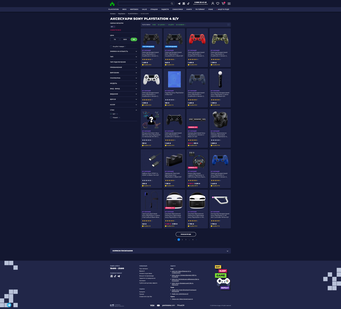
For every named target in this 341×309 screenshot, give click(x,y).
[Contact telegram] (119, 276)
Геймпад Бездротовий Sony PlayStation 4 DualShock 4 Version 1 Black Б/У (173, 135)
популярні (146, 24)
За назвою (180, 24)
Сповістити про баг (145, 296)
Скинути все (115, 30)
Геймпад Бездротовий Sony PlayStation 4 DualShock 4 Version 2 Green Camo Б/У (219, 54)
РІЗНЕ (210, 9)
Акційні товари (119, 46)
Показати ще (186, 234)
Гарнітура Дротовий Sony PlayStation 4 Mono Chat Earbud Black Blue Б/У (151, 215)
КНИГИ (189, 9)
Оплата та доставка (145, 273)
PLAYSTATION (113, 9)
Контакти (142, 280)
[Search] (172, 3)
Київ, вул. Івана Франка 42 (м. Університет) (181, 272)
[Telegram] (9, 305)
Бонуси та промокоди (146, 276)
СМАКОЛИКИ (177, 9)
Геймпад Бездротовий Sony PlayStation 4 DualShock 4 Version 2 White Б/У (150, 94)
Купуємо (142, 292)
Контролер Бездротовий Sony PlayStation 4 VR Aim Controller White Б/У (220, 215)
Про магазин (143, 268)
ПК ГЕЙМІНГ (200, 9)
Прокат (141, 294)
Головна (112, 13)
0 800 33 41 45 (201, 2)
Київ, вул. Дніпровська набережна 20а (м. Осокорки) (185, 280)
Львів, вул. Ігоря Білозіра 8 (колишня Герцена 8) (184, 290)
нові (154, 24)
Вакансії (142, 271)
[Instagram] (112, 276)
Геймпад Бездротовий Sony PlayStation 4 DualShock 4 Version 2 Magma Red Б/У (196, 54)
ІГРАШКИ (154, 9)
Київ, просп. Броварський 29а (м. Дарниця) (182, 284)
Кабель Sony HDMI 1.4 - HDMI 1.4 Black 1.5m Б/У (150, 174)
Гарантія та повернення (147, 278)
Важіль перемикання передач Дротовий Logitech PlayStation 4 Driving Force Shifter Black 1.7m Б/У (219, 135)
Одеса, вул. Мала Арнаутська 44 (182, 299)
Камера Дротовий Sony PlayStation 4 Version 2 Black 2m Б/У (196, 134)
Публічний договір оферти (148, 283)
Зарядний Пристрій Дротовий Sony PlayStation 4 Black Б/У (173, 175)
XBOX (124, 9)
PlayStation (121, 13)
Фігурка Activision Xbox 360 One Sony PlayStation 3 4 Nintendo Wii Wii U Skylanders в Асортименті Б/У (151, 135)
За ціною (161, 24)
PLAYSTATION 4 (133, 13)
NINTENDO (134, 9)
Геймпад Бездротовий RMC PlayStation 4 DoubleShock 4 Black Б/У (174, 54)
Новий (116, 117)
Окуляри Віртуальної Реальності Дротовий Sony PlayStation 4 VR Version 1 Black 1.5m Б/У (173, 215)
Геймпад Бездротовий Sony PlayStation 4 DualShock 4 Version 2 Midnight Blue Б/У (196, 94)
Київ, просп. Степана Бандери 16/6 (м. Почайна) (184, 276)
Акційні (171, 24)
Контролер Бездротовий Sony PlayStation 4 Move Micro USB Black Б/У (220, 94)
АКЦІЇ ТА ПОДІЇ (223, 9)
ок (134, 39)
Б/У (115, 114)
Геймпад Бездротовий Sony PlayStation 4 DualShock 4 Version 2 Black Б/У (150, 54)
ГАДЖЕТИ (165, 9)
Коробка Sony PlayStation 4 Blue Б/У (174, 93)
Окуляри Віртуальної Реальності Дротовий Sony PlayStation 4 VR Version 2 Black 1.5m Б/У (196, 215)
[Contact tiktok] (115, 276)
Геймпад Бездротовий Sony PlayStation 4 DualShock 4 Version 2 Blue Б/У (219, 175)
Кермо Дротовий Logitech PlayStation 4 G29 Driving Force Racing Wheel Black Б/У (197, 175)
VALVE (144, 9)
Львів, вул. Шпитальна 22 (180, 294)
